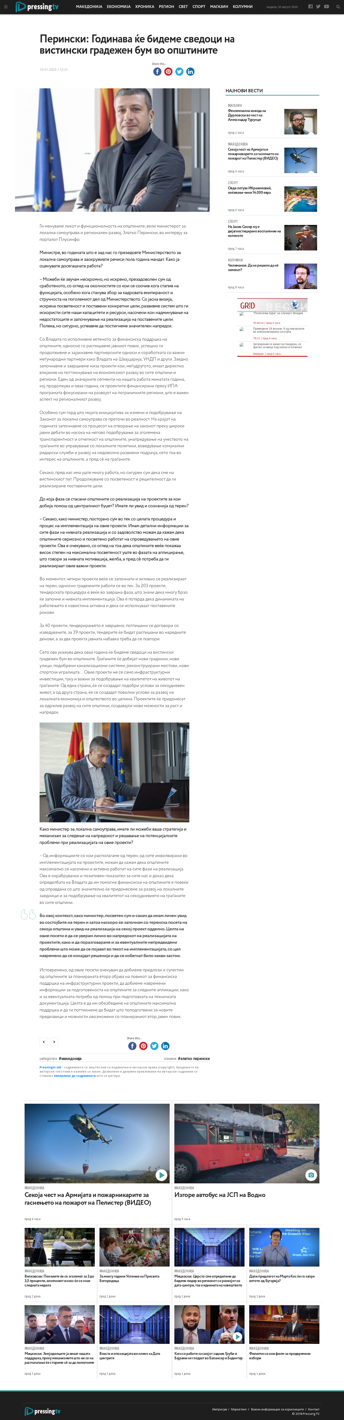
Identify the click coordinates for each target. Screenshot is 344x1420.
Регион (166, 7)
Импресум (219, 1409)
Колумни (243, 7)
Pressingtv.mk (50, 1067)
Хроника (144, 7)
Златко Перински (195, 1058)
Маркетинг (239, 1409)
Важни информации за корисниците (277, 1409)
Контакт (313, 1409)
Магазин (219, 7)
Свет (183, 7)
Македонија (89, 7)
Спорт (199, 7)
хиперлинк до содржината (75, 1076)
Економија (119, 7)
